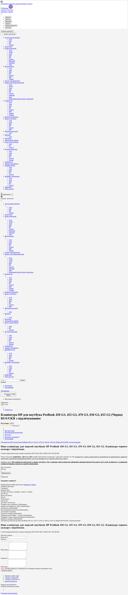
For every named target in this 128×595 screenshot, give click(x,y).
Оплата (8, 23)
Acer (10, 39)
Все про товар (9, 431)
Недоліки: (4, 567)
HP (10, 43)
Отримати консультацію (9, 593)
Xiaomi (11, 45)
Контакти (8, 27)
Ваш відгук (4, 550)
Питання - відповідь (12, 437)
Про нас (8, 19)
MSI (10, 77)
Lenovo (11, 59)
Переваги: (4, 558)
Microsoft (12, 61)
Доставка (8, 21)
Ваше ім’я (4, 537)
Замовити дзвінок (7, 12)
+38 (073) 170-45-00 (11, 577)
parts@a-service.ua (11, 581)
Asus (10, 54)
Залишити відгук (7, 570)
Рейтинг (3, 539)
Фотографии (9, 439)
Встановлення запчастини (14, 432)
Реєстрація (8, 385)
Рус (3, 404)
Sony (10, 64)
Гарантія (8, 17)
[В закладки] (1, 475)
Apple (11, 52)
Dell (10, 41)
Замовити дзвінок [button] (30, 484)
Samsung (12, 63)
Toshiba (11, 115)
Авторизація (9, 387)
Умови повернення (11, 25)
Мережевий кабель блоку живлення (21, 99)
